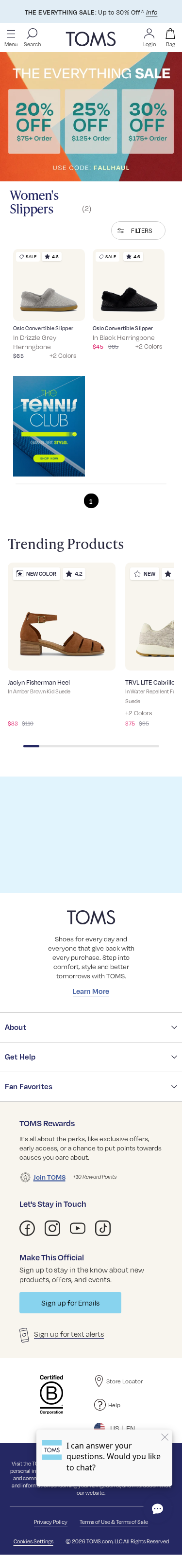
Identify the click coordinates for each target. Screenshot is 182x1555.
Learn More (91, 991)
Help (114, 1405)
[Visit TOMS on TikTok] (103, 1228)
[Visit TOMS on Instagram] (52, 1228)
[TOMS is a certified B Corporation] (51, 1394)
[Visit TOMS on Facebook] (27, 1228)
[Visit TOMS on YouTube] (77, 1228)
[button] (138, 230)
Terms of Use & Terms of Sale (114, 1521)
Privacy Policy (50, 1521)
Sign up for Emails (70, 1303)
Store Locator (124, 1381)
